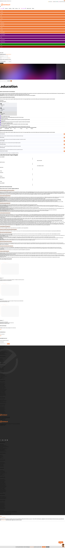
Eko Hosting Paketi (2, 383)
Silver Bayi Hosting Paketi (2, 394)
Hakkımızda (1, 358)
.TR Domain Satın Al (2, 408)
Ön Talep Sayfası (2, 466)
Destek (0, 457)
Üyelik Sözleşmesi (2, 347)
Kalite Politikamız (2, 361)
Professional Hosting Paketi (3, 387)
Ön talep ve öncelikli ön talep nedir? (4, 251)
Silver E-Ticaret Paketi (2, 391)
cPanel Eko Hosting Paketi (2, 485)
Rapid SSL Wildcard (2, 475)
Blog (57, 1)
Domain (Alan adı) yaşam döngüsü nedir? (5, 203)
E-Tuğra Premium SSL (2, 377)
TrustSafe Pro (1, 373)
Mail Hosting (1, 492)
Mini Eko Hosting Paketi (2, 382)
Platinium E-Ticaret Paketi (2, 489)
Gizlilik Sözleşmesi (2, 348)
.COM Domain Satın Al (2, 406)
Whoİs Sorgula (1, 464)
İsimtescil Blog (1, 456)
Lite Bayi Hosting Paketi (2, 393)
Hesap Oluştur (61, 1)
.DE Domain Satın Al (2, 410)
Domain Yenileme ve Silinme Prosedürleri (4, 350)
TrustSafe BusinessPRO (2, 471)
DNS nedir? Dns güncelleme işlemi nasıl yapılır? (6, 241)
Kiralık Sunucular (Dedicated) (3, 400)
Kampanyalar (50, 1)
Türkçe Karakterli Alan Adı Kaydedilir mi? (5, 226)
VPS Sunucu (1, 401)
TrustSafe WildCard (2, 374)
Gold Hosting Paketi (2, 482)
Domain (1, 8)
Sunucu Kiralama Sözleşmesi (3, 402)
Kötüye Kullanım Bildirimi (2, 450)
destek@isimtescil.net (3, 338)
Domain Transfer (2, 367)
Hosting (10, 8)
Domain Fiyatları (2, 368)
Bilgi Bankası (54, 1)
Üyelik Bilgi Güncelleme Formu (3, 354)
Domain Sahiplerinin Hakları (3, 445)
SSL (19, 8)
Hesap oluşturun (8, 54)
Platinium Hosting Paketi (2, 386)
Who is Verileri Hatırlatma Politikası (4, 352)
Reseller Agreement (2, 353)
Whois (33, 8)
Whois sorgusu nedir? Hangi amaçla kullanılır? (5, 232)
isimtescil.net (3, 519)
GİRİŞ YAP (1, 63)
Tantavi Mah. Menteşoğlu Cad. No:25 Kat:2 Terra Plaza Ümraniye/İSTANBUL (5, 417)
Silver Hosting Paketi (2, 481)
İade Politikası (1, 447)
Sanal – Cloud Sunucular (3, 497)
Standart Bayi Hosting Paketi (3, 490)
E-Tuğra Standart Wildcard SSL (3, 376)
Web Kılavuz (23, 8)
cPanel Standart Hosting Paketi (3, 389)
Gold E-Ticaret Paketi (2, 488)
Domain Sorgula (2, 365)
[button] (63, 545)
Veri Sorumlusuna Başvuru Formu (4, 349)
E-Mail (13, 8)
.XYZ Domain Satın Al (2, 411)
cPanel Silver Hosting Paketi (3, 390)
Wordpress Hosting (2, 388)
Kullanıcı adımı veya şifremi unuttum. (5, 59)
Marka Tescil (29, 8)
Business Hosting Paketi (2, 483)
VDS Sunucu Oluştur (2, 399)
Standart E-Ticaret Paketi (2, 487)
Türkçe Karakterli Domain (2, 366)
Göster (9, 57)
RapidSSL (1, 474)
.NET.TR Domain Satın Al (2, 507)
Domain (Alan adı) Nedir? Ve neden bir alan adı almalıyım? (7, 190)
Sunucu (16, 8)
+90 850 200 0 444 (2, 332)
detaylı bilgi (32, 546)
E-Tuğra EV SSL (1, 473)
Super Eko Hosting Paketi (2, 480)
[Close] (63, 1)
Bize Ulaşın (1, 455)
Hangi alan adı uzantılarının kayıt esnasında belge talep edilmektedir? (8, 229)
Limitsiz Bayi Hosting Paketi (3, 395)
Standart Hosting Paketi (2, 384)
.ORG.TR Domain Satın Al (2, 412)
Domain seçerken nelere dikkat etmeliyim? (5, 195)
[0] (0, 50)
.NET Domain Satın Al (2, 407)
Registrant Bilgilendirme (2, 449)
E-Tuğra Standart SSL (2, 375)
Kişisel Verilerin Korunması (3, 351)
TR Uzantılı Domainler (2, 462)
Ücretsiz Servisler (2, 369)
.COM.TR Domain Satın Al (2, 409)
